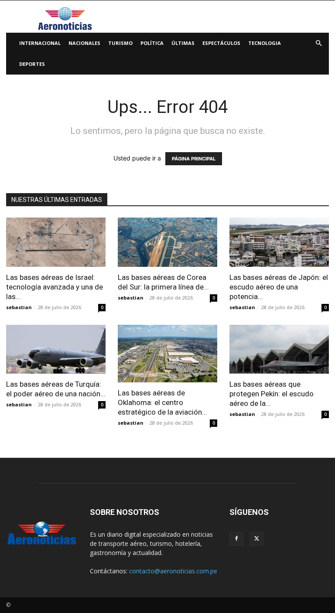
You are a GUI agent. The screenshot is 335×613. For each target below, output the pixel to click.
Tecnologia (264, 43)
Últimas (183, 43)
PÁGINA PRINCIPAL (193, 159)
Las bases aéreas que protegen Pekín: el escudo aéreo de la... (271, 394)
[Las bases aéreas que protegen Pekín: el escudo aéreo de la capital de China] (279, 349)
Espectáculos (221, 43)
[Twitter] (256, 539)
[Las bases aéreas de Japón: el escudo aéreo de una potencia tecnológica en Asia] (279, 242)
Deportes (32, 64)
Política (152, 43)
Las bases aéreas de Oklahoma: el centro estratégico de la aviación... (162, 402)
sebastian (19, 307)
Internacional (40, 43)
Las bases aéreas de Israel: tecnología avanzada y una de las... (54, 287)
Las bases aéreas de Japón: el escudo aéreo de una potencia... (278, 287)
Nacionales (84, 43)
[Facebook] (236, 539)
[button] (318, 43)
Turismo (120, 43)
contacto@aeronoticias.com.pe (173, 571)
